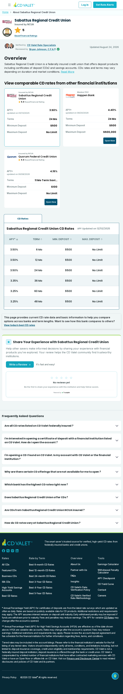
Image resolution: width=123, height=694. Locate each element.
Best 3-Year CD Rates (40, 581)
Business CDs (9, 576)
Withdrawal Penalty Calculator (108, 571)
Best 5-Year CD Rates (40, 593)
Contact (102, 589)
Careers (102, 595)
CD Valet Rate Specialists (41, 45)
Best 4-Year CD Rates (40, 587)
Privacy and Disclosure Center (83, 658)
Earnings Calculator (108, 564)
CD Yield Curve (106, 584)
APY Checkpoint (106, 578)
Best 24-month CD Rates (42, 576)
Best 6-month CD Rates (41, 564)
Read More (67, 71)
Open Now (110, 140)
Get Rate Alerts (105, 4)
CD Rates (109, 617)
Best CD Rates (9, 595)
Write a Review (20, 364)
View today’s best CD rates (19, 325)
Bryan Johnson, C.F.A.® (42, 49)
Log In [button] (85, 4)
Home (5, 12)
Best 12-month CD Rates (42, 570)
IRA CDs (6, 581)
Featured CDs (9, 570)
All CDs (5, 564)
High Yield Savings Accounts (12, 588)
